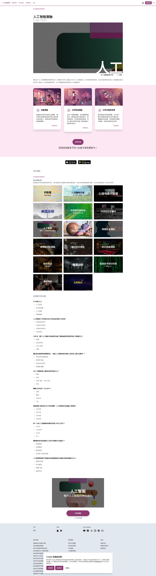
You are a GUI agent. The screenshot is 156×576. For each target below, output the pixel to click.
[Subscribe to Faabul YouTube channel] (84, 531)
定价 (34, 3)
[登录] (143, 2)
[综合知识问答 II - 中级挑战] (108, 247)
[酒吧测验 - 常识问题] (47, 282)
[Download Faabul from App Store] (58, 531)
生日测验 (70, 548)
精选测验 (14, 3)
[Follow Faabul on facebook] (88, 531)
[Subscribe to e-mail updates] (102, 531)
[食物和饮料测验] (47, 247)
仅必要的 (59, 568)
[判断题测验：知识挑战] (47, 193)
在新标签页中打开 (108, 75)
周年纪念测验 (72, 543)
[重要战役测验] (78, 264)
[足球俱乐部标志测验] (78, 211)
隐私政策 (97, 561)
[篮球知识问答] (78, 229)
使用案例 (28, 3)
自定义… (68, 568)
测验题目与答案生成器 (39, 543)
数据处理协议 (104, 545)
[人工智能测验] (47, 229)
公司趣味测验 (72, 551)
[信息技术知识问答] (108, 264)
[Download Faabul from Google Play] (61, 531)
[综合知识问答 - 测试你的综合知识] (78, 247)
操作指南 (21, 3)
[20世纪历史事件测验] (108, 211)
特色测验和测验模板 (39, 9)
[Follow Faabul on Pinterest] (99, 531)
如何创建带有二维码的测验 (40, 551)
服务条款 (103, 543)
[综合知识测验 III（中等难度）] (47, 264)
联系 (34, 530)
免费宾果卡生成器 (38, 573)
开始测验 (78, 513)
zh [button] (153, 3)
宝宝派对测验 (72, 545)
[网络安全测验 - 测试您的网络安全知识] (108, 229)
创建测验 (148, 3)
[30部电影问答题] (108, 193)
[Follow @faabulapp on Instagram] (95, 531)
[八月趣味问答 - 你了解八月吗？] (78, 193)
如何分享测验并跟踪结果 (40, 548)
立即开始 (78, 142)
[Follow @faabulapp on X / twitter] (91, 531)
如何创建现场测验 (38, 545)
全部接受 (50, 568)
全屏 (120, 75)
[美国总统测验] (47, 211)
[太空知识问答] (78, 282)
